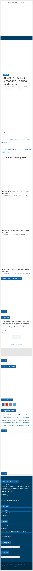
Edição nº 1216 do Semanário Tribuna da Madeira (16, 231)
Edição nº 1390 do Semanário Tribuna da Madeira (15, 420)
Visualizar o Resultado (16, 344)
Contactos (4, 528)
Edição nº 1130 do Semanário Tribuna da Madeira (16, 193)
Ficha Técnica (5, 526)
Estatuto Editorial (6, 534)
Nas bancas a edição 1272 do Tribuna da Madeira (16, 141)
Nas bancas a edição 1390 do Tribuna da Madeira (15, 422)
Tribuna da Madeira (17, 87)
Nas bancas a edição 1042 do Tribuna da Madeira (15, 270)
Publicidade (4, 510)
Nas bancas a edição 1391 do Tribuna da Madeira (15, 417)
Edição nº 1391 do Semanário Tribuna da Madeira (15, 415)
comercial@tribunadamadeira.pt (10, 500)
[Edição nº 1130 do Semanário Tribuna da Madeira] (16, 161)
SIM (5, 330)
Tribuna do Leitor (6, 513)
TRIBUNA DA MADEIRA (15, 565)
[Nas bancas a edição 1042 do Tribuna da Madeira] (16, 239)
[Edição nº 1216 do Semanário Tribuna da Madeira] (16, 200)
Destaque (6, 74)
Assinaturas (4, 515)
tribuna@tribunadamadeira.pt (9, 496)
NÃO (5, 333)
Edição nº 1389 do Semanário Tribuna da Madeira (15, 425)
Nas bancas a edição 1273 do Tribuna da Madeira (16, 151)
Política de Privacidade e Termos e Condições (13, 531)
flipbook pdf (11, 89)
